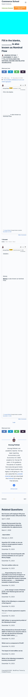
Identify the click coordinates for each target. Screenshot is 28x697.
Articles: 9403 (14, 488)
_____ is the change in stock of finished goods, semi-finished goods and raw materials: (13, 591)
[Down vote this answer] (25, 247)
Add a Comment (22, 235)
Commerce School (10, 1)
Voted (6, 241)
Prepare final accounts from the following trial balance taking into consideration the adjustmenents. (12, 525)
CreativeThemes (6, 672)
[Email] (22, 71)
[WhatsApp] (16, 71)
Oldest (14, 241)
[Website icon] (14, 485)
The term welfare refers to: (10, 565)
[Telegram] (10, 71)
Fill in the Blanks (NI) (11, 59)
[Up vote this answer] (21, 247)
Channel (10, 8)
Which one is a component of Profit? (13, 643)
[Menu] (25, 2)
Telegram (5, 8)
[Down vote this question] (25, 85)
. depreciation (6, 534)
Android (10, 478)
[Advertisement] (14, 103)
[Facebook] (4, 71)
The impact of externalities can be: (12, 650)
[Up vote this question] (21, 85)
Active (3, 241)
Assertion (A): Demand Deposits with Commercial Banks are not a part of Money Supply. (13, 555)
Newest (10, 241)
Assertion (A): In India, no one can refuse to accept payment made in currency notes (12, 544)
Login (14, 422)
